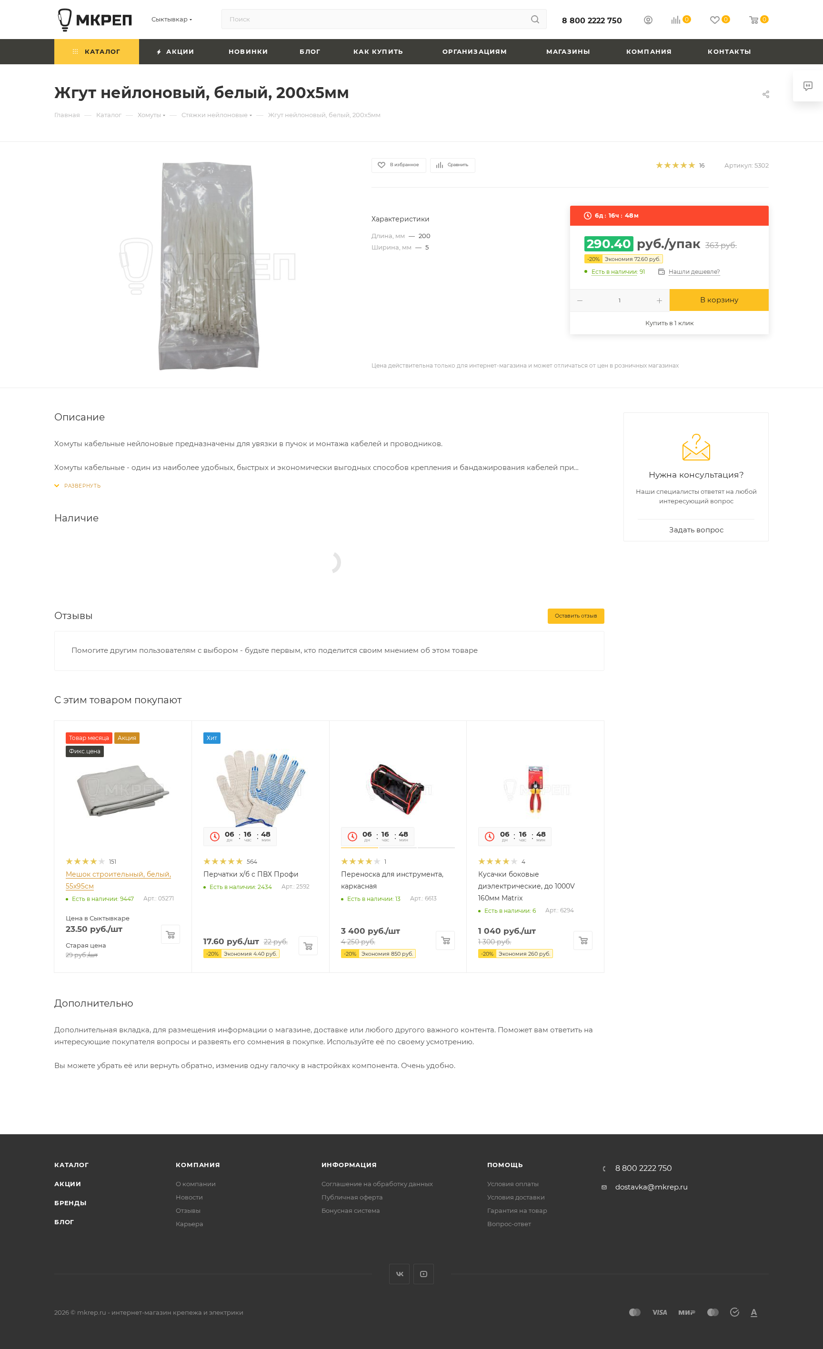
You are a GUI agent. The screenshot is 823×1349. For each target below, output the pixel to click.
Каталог (71, 1165)
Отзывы (188, 1210)
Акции (67, 1184)
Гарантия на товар (517, 1210)
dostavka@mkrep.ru (651, 1186)
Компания (198, 1165)
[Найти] (535, 19)
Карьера (189, 1224)
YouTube (423, 1274)
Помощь (505, 1165)
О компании (196, 1184)
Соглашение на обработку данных (377, 1184)
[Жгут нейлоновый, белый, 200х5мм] (204, 265)
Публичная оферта (352, 1197)
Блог (64, 1222)
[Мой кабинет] (648, 21)
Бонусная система (350, 1210)
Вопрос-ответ (509, 1224)
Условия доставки (516, 1197)
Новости (189, 1197)
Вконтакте (399, 1274)
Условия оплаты (513, 1184)
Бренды (70, 1203)
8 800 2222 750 (592, 20)
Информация (349, 1165)
